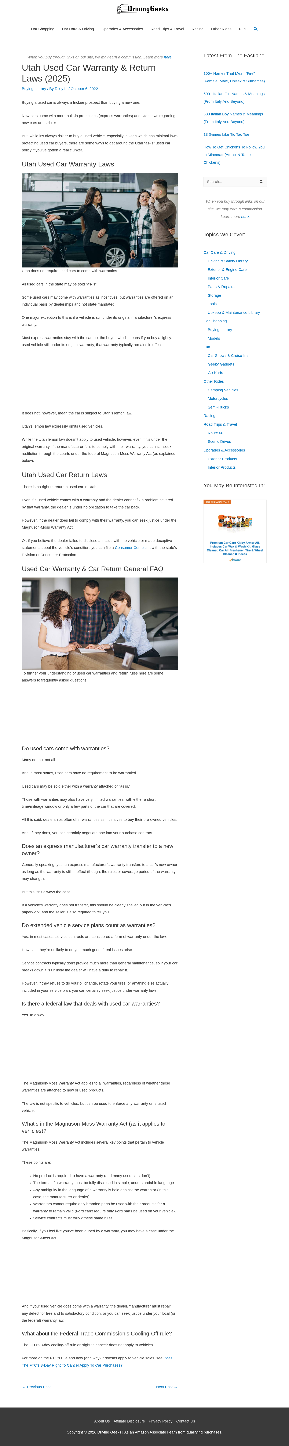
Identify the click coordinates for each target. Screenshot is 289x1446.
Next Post (167, 1387)
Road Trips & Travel (167, 29)
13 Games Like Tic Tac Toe (226, 134)
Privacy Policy (160, 1421)
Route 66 (215, 433)
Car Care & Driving (78, 29)
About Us (102, 1421)
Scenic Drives (219, 441)
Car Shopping (42, 29)
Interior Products (222, 467)
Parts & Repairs (221, 287)
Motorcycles (218, 398)
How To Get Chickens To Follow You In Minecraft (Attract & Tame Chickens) (234, 155)
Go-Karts (215, 373)
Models (214, 338)
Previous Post (36, 1387)
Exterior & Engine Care (227, 269)
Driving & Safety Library (228, 261)
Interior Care (218, 278)
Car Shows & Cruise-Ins (228, 355)
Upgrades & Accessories (122, 29)
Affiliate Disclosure (129, 1421)
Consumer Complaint (133, 548)
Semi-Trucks (218, 407)
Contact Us (185, 1421)
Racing (198, 29)
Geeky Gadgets (221, 364)
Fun (242, 29)
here (168, 57)
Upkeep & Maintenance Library (234, 312)
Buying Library (34, 89)
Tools (212, 304)
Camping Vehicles (223, 390)
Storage (214, 295)
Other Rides (221, 29)
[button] (255, 28)
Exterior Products (222, 459)
